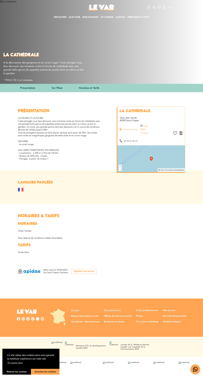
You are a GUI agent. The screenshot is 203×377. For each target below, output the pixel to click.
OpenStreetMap (167, 170)
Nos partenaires (112, 310)
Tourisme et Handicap (147, 321)
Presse (139, 316)
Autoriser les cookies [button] (45, 371)
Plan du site (169, 310)
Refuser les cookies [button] (17, 371)
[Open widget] (195, 369)
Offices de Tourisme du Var (118, 316)
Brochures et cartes (114, 321)
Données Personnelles (174, 316)
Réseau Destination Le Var (85, 316)
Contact (75, 310)
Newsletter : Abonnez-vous (85, 321)
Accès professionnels (147, 310)
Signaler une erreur (84, 271)
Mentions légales (172, 321)
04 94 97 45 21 (130, 141)
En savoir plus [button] (15, 363)
